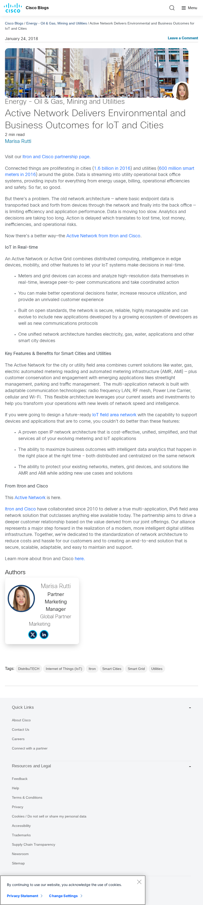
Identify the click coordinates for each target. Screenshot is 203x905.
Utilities (156, 669)
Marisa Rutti (18, 141)
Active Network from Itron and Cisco (103, 236)
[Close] (139, 881)
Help (15, 788)
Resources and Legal (31, 766)
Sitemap (18, 863)
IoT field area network (114, 415)
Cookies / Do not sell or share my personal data (49, 816)
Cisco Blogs (37, 8)
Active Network (30, 498)
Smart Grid (136, 669)
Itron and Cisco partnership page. (57, 157)
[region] (73, 890)
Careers (18, 739)
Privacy (17, 807)
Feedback (19, 779)
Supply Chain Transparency (33, 844)
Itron (92, 669)
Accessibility (21, 826)
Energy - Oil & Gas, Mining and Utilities (56, 23)
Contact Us (20, 729)
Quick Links (23, 707)
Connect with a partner (30, 748)
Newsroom (20, 854)
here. (80, 559)
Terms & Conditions (27, 797)
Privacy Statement (22, 896)
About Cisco (21, 720)
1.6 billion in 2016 (112, 169)
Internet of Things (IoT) (64, 669)
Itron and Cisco (20, 509)
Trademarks (21, 835)
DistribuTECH (28, 669)
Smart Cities (111, 669)
